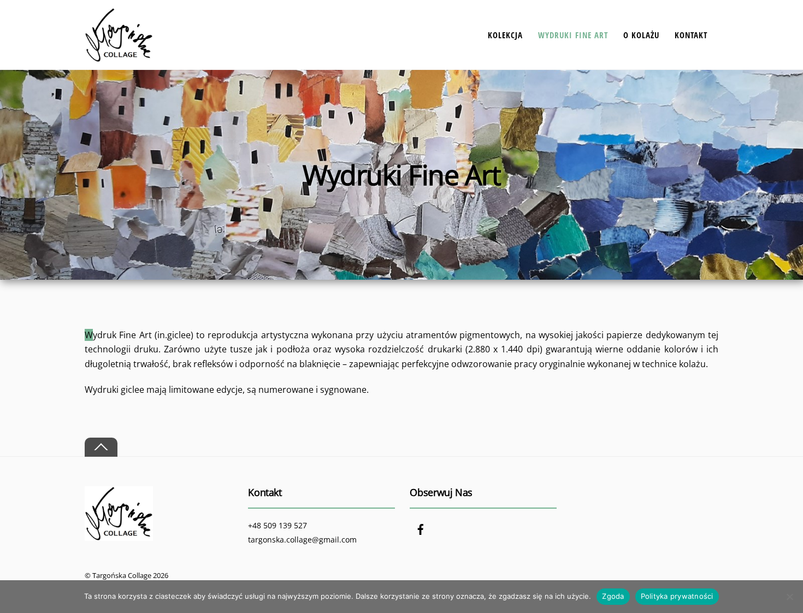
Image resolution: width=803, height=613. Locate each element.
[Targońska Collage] (119, 56)
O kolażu (641, 34)
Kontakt (691, 34)
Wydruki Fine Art (573, 34)
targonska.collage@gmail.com (302, 539)
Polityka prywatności (677, 596)
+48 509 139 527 (277, 525)
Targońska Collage (121, 575)
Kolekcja (505, 34)
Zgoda (613, 596)
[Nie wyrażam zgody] (789, 596)
